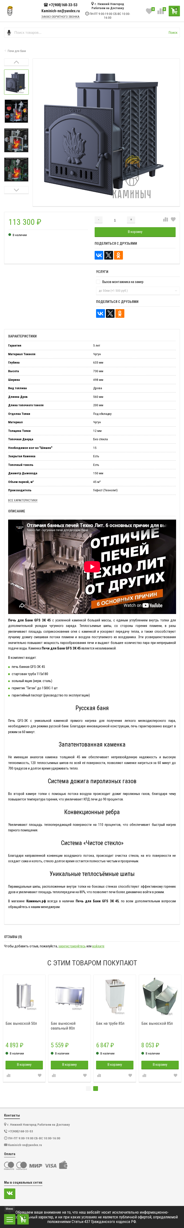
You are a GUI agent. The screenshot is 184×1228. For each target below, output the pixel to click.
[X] (108, 255)
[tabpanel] (148, 1028)
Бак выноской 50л (55, 1023)
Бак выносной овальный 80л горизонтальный (99, 1026)
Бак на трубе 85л (144, 1023)
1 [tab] (88, 1088)
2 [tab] (95, 1088)
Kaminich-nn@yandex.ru (60, 11)
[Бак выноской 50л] (58, 996)
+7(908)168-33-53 (63, 5)
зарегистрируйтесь (72, 946)
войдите (98, 946)
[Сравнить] (165, 219)
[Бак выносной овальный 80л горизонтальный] (103, 996)
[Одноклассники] (118, 255)
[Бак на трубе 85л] (148, 996)
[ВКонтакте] (99, 255)
